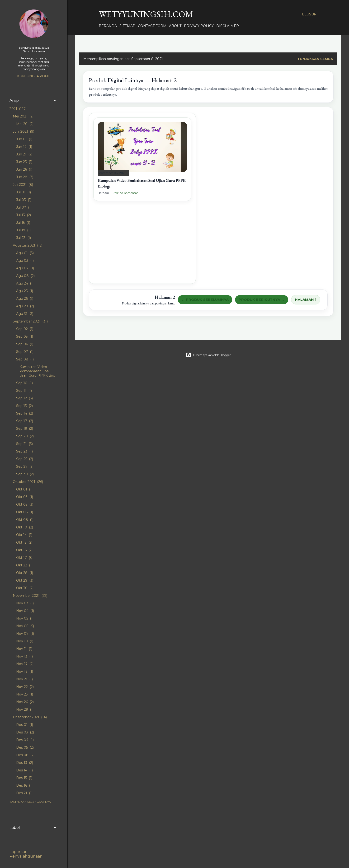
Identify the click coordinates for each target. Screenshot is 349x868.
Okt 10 (24, 527)
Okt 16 (24, 550)
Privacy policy (199, 26)
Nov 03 (24, 603)
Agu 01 (24, 253)
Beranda (108, 26)
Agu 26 (24, 298)
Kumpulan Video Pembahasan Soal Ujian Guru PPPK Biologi (142, 183)
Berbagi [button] (103, 193)
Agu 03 (24, 260)
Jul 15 (22, 222)
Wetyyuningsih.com (146, 14)
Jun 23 (23, 162)
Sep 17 (24, 421)
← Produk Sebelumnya (205, 300)
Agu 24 (24, 283)
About (175, 26)
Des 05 (24, 747)
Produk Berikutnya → (262, 300)
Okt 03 (24, 497)
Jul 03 (23, 200)
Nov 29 (24, 709)
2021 (17, 109)
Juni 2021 (23, 131)
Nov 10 (24, 641)
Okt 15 (23, 542)
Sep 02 (24, 329)
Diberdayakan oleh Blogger (212, 355)
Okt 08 (24, 520)
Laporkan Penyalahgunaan (25, 854)
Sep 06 (24, 344)
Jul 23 (23, 238)
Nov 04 (24, 611)
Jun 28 (24, 177)
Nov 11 (23, 649)
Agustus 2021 (27, 245)
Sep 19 (24, 428)
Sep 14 (24, 413)
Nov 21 (24, 679)
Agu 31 (24, 314)
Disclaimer (227, 26)
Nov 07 (24, 633)
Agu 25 (24, 291)
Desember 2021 (29, 717)
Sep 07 (24, 352)
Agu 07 (24, 268)
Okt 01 (24, 489)
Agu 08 (25, 276)
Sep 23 (24, 451)
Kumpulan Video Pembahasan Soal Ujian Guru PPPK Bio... (37, 371)
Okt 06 (24, 512)
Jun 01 (23, 139)
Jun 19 (23, 147)
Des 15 (23, 778)
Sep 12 (24, 398)
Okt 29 (24, 580)
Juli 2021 (22, 184)
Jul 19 (23, 230)
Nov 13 (24, 656)
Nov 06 (24, 626)
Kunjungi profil (33, 76)
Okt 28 (24, 573)
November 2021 (29, 595)
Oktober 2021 (27, 482)
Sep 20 (24, 436)
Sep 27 (24, 466)
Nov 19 (24, 671)
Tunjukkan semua (315, 59)
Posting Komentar (125, 193)
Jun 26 (23, 169)
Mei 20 (24, 124)
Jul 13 (23, 215)
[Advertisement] (142, 246)
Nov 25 (24, 694)
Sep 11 (23, 390)
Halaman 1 (305, 300)
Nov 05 (24, 618)
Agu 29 (24, 306)
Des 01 (24, 725)
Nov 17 (24, 664)
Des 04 (24, 740)
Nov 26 (24, 702)
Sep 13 (24, 406)
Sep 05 (24, 336)
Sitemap (127, 26)
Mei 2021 (23, 116)
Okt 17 (24, 557)
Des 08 (24, 755)
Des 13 (24, 763)
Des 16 (24, 785)
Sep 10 (24, 383)
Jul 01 (23, 192)
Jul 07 (23, 207)
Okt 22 (24, 565)
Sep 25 (24, 459)
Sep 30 (24, 474)
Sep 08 (24, 359)
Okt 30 (24, 588)
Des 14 (24, 770)
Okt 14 (23, 535)
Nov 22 (24, 687)
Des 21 (24, 793)
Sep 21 (24, 444)
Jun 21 (23, 154)
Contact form (152, 26)
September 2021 (30, 321)
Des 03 (24, 732)
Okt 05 (24, 504)
